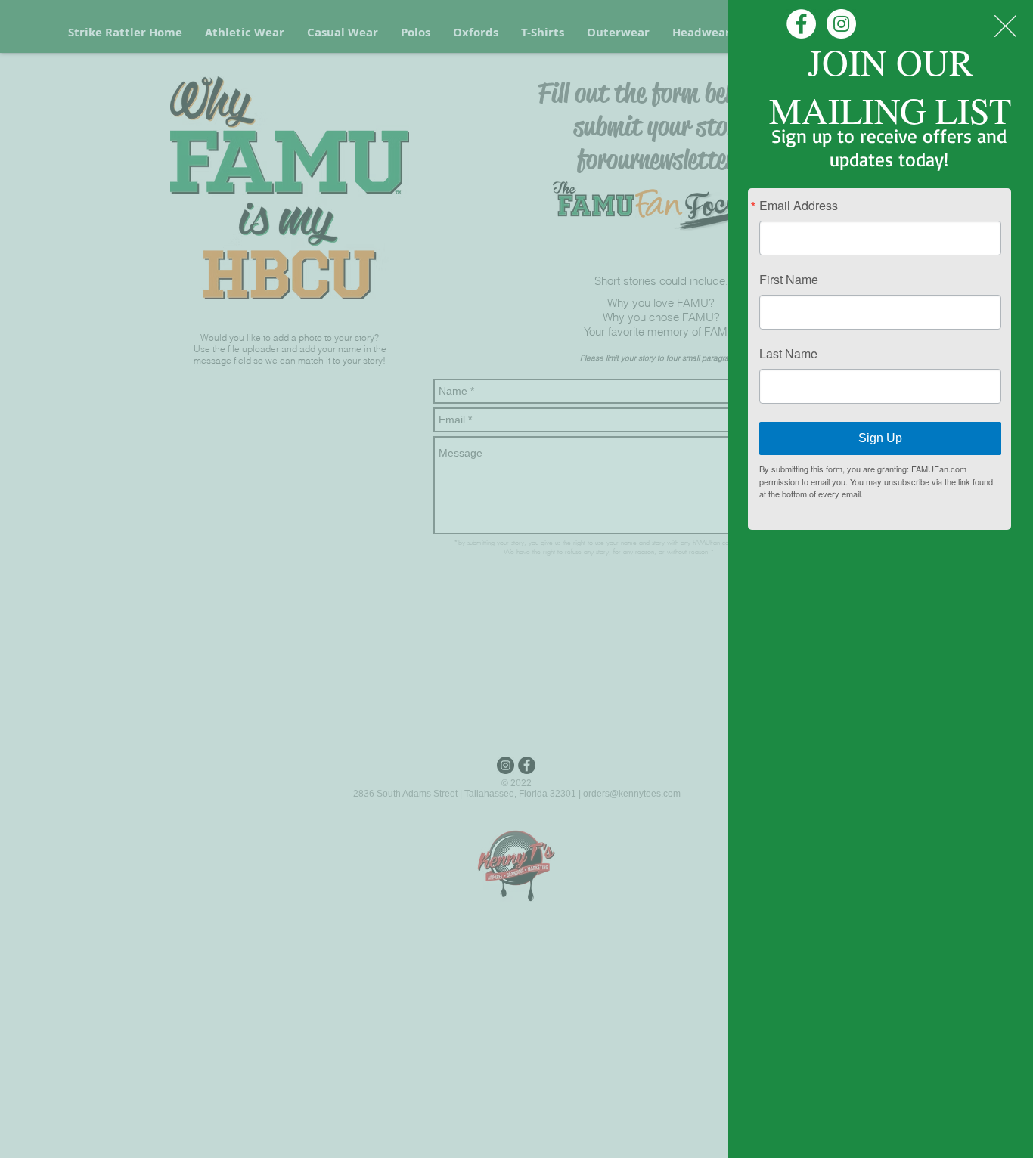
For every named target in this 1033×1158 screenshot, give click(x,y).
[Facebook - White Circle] (801, 24)
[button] (1005, 26)
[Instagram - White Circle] (841, 24)
